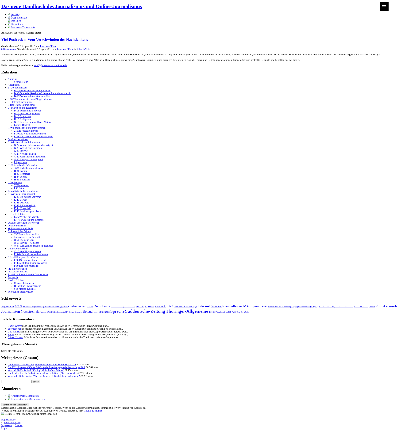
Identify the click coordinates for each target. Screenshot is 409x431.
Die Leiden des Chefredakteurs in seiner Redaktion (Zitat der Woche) (42, 373)
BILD (18, 306)
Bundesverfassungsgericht (56, 306)
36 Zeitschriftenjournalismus (28, 168)
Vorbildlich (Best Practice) (21, 291)
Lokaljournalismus (17, 225)
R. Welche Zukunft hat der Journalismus (28, 274)
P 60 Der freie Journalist (26, 265)
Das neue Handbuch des (71, 6)
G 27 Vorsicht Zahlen (25, 153)
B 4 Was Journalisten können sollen (32, 96)
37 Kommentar (21, 185)
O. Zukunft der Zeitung (19, 231)
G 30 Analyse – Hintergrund (28, 159)
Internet (203, 306)
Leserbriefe (272, 307)
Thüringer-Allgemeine (187, 311)
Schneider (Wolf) (61, 312)
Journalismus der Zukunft (27, 237)
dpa (146, 307)
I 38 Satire (19, 188)
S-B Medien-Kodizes (24, 288)
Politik (372, 306)
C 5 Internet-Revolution (20, 102)
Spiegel (88, 311)
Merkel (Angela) (310, 306)
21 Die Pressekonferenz (26, 130)
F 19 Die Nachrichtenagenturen (30, 133)
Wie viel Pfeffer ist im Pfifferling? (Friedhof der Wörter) (36, 370)
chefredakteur (77, 306)
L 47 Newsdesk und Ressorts (28, 219)
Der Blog (15, 14)
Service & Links (16, 280)
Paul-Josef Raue (48, 46)
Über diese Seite (19, 17)
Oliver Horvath (15, 337)
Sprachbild (104, 311)
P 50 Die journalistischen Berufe (30, 260)
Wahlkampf (220, 312)
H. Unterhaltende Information (23, 165)
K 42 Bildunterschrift (24, 205)
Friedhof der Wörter (18, 139)
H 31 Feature (20, 171)
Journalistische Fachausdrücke (23, 191)
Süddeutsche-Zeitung (145, 311)
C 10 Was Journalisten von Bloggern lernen (30, 99)
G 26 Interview (21, 150)
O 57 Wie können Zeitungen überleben (33, 245)
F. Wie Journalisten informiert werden (27, 127)
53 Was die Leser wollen (26, 234)
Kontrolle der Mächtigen (240, 306)
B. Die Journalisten (17, 87)
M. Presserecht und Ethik (20, 228)
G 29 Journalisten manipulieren (30, 156)
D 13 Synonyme (22, 116)
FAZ (170, 306)
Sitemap (19, 425)
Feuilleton (179, 306)
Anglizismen (7, 306)
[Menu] (384, 6)
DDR (90, 306)
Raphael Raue (8, 419)
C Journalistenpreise (24, 283)
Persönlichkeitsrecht (361, 307)
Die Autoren (17, 24)
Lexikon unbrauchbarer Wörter (23, 222)
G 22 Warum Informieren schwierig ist (33, 145)
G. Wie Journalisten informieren (24, 142)
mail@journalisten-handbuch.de (50, 65)
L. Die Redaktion (16, 214)
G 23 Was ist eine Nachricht (28, 148)
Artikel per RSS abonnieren (25, 395)
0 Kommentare (8, 49)
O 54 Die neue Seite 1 (25, 240)
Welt (228, 311)
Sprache (117, 311)
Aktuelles (12, 79)
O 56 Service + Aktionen (26, 242)
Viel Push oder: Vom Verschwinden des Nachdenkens (44, 39)
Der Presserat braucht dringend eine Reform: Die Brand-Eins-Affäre (42, 364)
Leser (263, 306)
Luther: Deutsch (22, 125)
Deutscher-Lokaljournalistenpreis (123, 307)
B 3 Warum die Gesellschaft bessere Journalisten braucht (42, 93)
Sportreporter (14, 328)
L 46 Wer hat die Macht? (26, 217)
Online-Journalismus (18, 248)
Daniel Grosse (15, 325)
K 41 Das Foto (21, 202)
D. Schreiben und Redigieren (22, 107)
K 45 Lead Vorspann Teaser (28, 211)
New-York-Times (325, 307)
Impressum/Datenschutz (23, 27)
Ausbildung (13, 84)
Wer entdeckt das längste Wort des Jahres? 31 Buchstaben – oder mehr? (44, 376)
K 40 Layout (20, 199)
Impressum (6, 425)
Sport (96, 312)
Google (194, 307)
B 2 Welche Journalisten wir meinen (32, 90)
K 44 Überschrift (22, 208)
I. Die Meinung (15, 182)
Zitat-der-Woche (243, 312)
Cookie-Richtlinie (93, 410)
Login (4, 428)
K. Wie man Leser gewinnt (21, 194)
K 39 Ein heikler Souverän (27, 196)
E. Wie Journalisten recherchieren (31, 254)
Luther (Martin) (284, 306)
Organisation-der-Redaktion (342, 307)
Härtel (11, 334)
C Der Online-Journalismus (21, 104)
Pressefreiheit (30, 311)
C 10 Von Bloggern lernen (27, 251)
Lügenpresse (20, 162)
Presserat (42, 312)
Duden (151, 306)
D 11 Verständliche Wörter (27, 110)
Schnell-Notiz (83, 49)
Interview (216, 306)
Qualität (51, 312)
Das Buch (16, 20)
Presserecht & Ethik (18, 271)
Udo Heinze (14, 331)
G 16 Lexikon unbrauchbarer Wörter (32, 122)
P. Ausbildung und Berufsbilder (23, 257)
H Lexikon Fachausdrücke (27, 286)
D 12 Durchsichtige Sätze (27, 113)
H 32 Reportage (22, 173)
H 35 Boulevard (22, 179)
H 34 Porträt (20, 176)
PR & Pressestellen (17, 268)
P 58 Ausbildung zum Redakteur (30, 263)
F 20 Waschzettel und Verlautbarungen (33, 136)
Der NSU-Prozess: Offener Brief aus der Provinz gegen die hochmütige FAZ (46, 367)
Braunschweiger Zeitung (33, 307)
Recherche (13, 277)
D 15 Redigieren (22, 119)
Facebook (160, 306)
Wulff (234, 312)
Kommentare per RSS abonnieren (28, 399)
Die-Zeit (140, 306)
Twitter (212, 312)
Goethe (187, 306)
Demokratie (102, 306)
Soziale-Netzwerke (75, 312)
